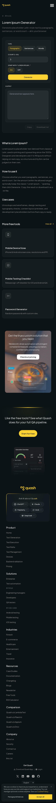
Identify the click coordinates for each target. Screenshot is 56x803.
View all (48, 224)
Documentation (13, 676)
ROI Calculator (12, 700)
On (11, 70)
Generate (28, 77)
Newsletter (11, 690)
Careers (9, 753)
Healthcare (11, 644)
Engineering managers (15, 593)
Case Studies (11, 671)
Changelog (11, 681)
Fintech (9, 634)
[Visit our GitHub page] (38, 776)
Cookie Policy (42, 791)
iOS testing (11, 622)
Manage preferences (15, 797)
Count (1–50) (13, 54)
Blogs (8, 685)
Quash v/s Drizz (12, 727)
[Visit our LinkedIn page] (22, 776)
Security (9, 744)
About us (10, 739)
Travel (8, 654)
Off (19, 70)
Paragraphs (15, 48)
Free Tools (10, 695)
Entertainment (12, 649)
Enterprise (10, 579)
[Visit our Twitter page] (17, 776)
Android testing (13, 612)
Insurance (10, 658)
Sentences (28, 48)
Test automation (13, 583)
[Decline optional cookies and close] (51, 787)
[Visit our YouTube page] (28, 776)
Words (41, 48)
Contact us (11, 749)
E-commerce (12, 639)
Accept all (40, 797)
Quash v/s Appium (14, 722)
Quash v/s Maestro (14, 717)
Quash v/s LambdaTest (16, 712)
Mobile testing (12, 617)
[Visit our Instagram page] (33, 776)
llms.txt (9, 758)
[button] (52, 5)
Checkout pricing (28, 357)
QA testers (10, 602)
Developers (11, 597)
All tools (8, 16)
